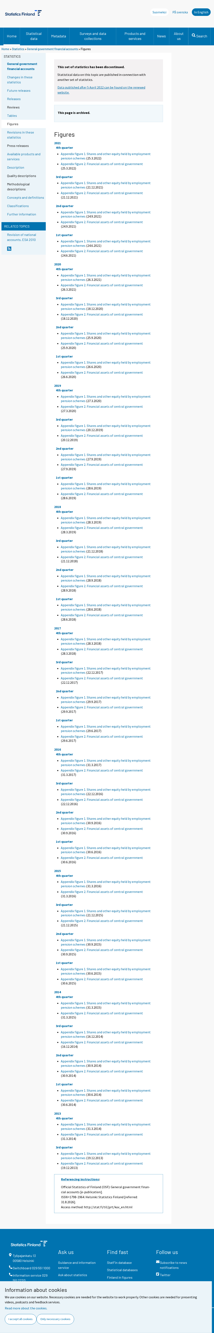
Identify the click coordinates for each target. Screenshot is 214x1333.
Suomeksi (159, 12)
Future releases (19, 90)
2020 (57, 264)
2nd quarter (64, 206)
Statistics (18, 49)
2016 (57, 749)
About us (178, 36)
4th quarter (64, 147)
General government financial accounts (52, 49)
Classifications (18, 206)
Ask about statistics (72, 1275)
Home (12, 36)
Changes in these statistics (20, 79)
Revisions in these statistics (20, 134)
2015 (57, 871)
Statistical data (34, 36)
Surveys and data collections (93, 36)
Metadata (58, 36)
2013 (57, 1113)
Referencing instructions (80, 1179)
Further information (21, 214)
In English (201, 12)
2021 (57, 143)
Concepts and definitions (25, 197)
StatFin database (119, 1262)
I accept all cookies (21, 1319)
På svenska (180, 12)
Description (15, 167)
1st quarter (64, 235)
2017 (57, 628)
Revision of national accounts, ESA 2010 (21, 237)
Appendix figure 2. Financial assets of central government (102, 164)
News (161, 36)
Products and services (135, 36)
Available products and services (24, 156)
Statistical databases (122, 1270)
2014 (57, 992)
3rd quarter (64, 177)
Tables (12, 115)
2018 (57, 507)
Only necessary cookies (55, 1319)
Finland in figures (119, 1277)
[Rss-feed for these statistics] (25, 250)
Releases (14, 99)
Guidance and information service (77, 1264)
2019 (57, 385)
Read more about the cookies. (26, 1308)
